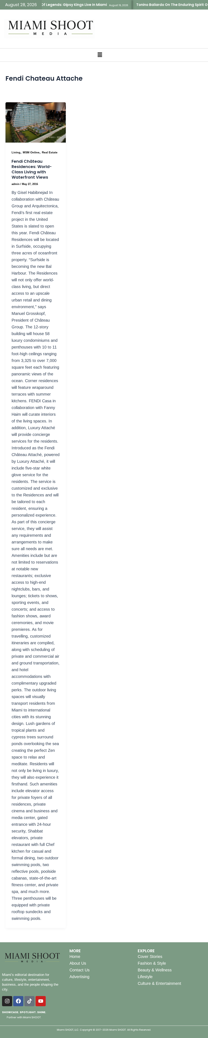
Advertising (79, 976)
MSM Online (31, 152)
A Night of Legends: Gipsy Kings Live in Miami (56, 5)
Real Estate (49, 152)
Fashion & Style (152, 963)
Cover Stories (150, 956)
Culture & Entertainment (159, 983)
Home (74, 956)
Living (16, 152)
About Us (77, 963)
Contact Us (79, 970)
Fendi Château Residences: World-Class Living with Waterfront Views (32, 169)
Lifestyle (145, 976)
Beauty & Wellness (155, 970)
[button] (100, 55)
